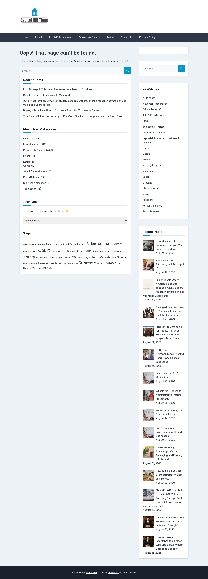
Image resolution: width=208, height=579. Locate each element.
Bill (107, 244)
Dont (82, 251)
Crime (26, 165)
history (29, 257)
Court (44, 250)
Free (97, 251)
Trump (119, 263)
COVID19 (62, 251)
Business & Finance (89, 37)
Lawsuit (80, 257)
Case (34, 251)
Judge (59, 257)
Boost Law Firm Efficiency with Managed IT (48, 95)
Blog (145, 120)
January (47, 257)
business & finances (34, 182)
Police (26, 263)
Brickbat (116, 244)
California (27, 251)
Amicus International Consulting (63, 244)
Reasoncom (45, 263)
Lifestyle (147, 182)
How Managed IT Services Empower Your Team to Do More (57, 89)
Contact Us (127, 37)
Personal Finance (152, 205)
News (26, 37)
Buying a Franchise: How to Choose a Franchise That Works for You (61, 110)
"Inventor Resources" (155, 103)
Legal (26, 161)
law (73, 257)
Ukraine (27, 268)
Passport (148, 199)
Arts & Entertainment (60, 37)
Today (109, 263)
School (59, 263)
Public (34, 264)
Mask (113, 257)
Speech (67, 263)
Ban (84, 244)
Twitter (111, 37)
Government (115, 251)
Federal (90, 250)
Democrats (73, 251)
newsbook (113, 572)
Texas (100, 263)
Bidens (101, 244)
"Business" (29, 188)
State (75, 263)
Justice (66, 257)
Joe (53, 257)
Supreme (87, 262)
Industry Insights (152, 165)
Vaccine (36, 268)
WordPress (91, 572)
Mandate (105, 257)
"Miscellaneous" (152, 109)
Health (39, 37)
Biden (91, 243)
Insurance (148, 171)
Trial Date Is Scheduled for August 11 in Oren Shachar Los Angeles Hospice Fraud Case (73, 116)
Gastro (146, 153)
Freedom (104, 251)
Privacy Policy (147, 37)
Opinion (122, 257)
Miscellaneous (31, 144)
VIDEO (45, 268)
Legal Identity (91, 257)
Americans (40, 244)
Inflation (39, 257)
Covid (54, 250)
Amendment (28, 244)
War (51, 268)
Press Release (31, 177)
